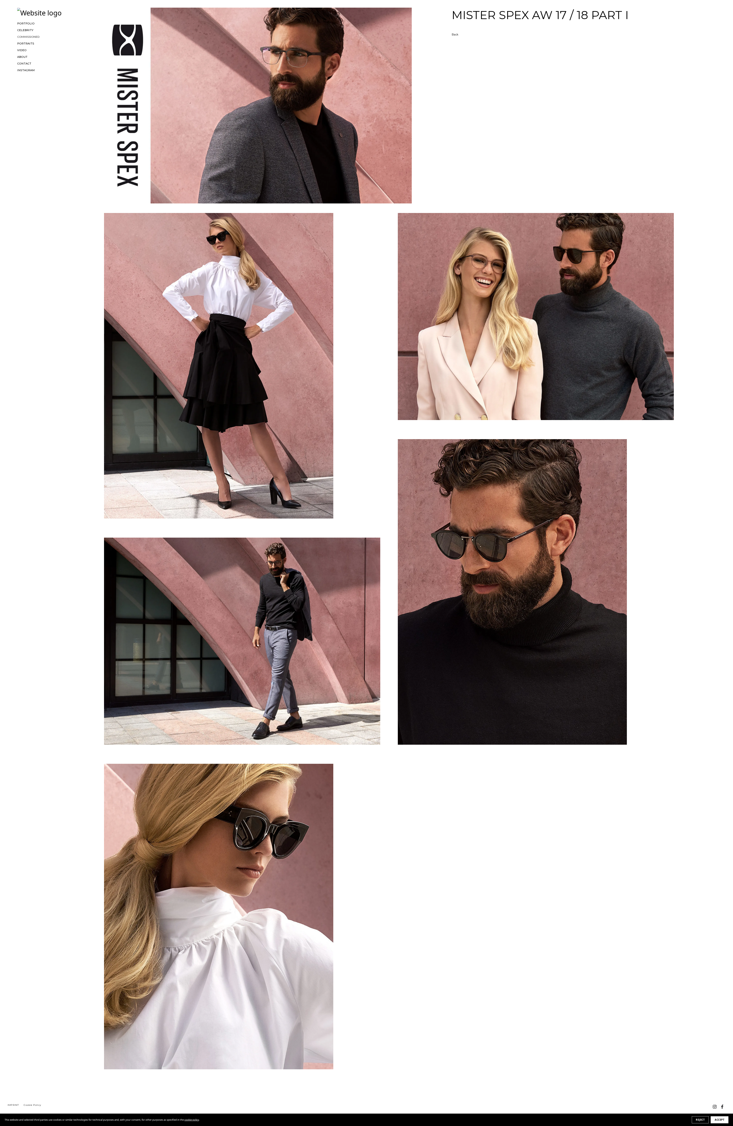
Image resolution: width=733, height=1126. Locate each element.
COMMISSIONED (28, 36)
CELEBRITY (25, 30)
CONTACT (24, 63)
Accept (719, 1119)
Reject (700, 1119)
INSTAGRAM (26, 70)
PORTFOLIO (26, 23)
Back (455, 34)
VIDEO (22, 50)
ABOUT (22, 57)
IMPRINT (13, 1104)
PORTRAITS (25, 43)
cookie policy (191, 1119)
